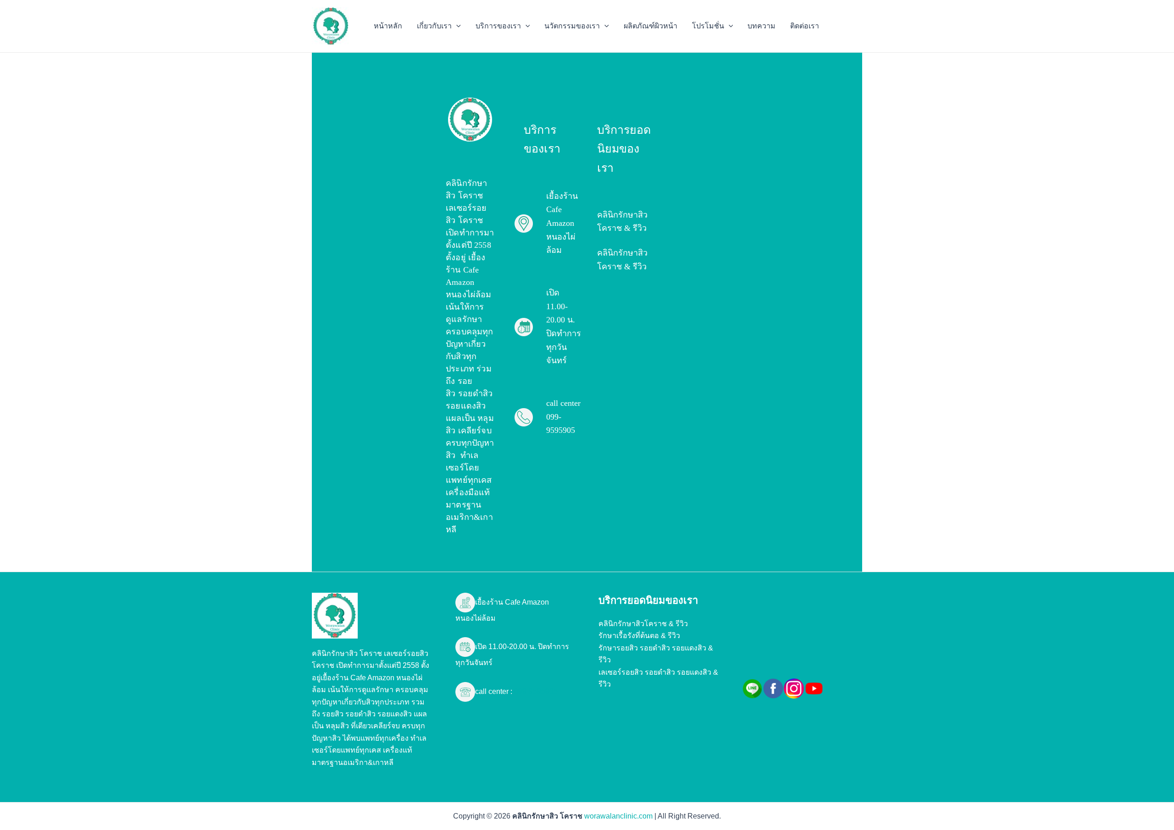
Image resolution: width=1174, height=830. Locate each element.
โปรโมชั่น (708, 26)
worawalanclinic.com (618, 816)
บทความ (761, 26)
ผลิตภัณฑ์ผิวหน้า (650, 26)
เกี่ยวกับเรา (434, 26)
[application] (456, 26)
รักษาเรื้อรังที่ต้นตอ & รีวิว (639, 635)
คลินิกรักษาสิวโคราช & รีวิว (643, 624)
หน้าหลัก (388, 26)
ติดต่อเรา (804, 26)
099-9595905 (535, 691)
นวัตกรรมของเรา (572, 26)
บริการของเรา (498, 26)
